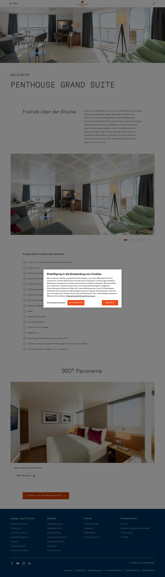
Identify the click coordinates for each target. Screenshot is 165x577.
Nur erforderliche (76, 302)
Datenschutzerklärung (75, 296)
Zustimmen (110, 302)
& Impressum (90, 296)
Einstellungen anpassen (56, 302)
